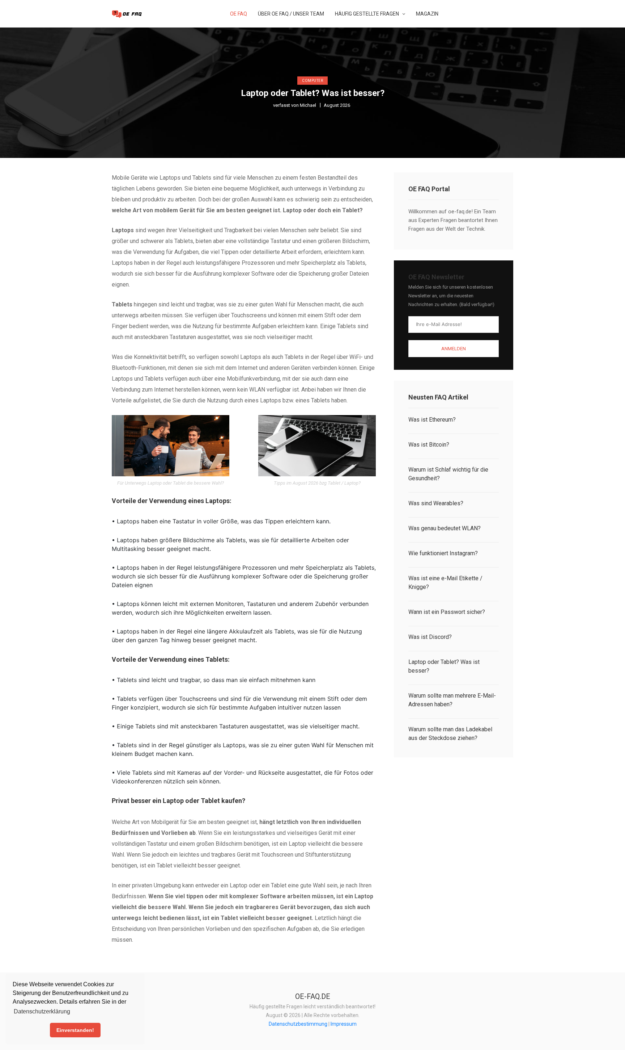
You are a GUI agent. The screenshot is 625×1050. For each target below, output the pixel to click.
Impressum (344, 1024)
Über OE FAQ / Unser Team (291, 14)
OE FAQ (238, 14)
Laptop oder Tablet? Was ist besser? (444, 666)
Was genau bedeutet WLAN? (444, 528)
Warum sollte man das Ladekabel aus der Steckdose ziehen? (450, 733)
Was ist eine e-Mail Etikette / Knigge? (445, 582)
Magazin (427, 14)
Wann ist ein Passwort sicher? (446, 611)
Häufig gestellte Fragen (367, 14)
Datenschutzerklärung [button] (42, 1011)
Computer (312, 81)
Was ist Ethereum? (432, 419)
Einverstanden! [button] (75, 1030)
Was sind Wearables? (435, 503)
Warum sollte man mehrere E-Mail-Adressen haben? (452, 700)
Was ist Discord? (430, 636)
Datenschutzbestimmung (298, 1024)
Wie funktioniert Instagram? (443, 553)
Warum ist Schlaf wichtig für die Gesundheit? (448, 474)
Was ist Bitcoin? (428, 444)
